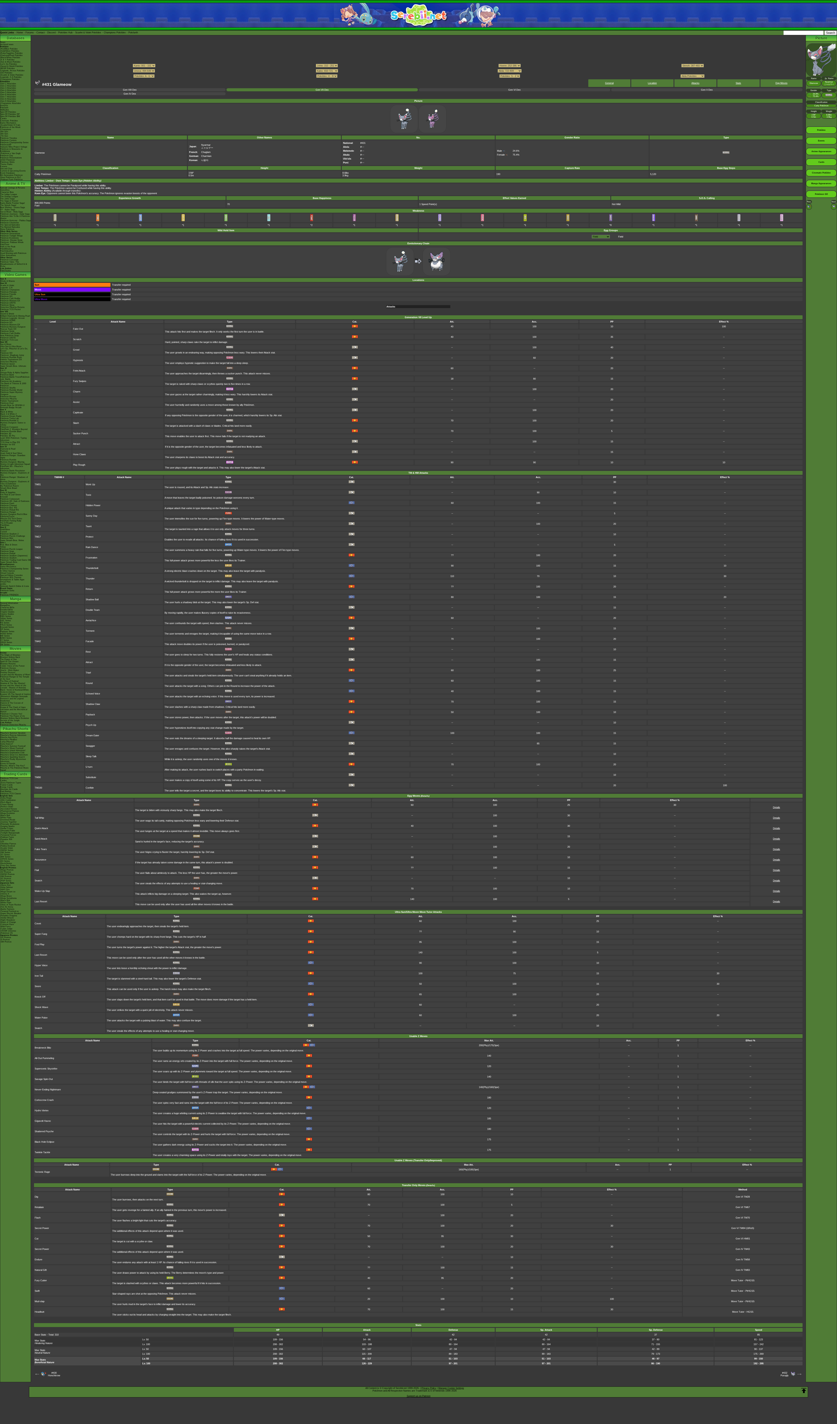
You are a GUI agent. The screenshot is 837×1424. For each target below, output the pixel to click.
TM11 (38, 515)
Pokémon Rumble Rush (11, 357)
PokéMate (4, 525)
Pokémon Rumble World (11, 390)
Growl (76, 349)
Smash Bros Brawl (8, 488)
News (2, 42)
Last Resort (41, 901)
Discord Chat (6, 169)
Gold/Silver (5, 529)
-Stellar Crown (6, 828)
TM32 (38, 610)
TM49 (38, 693)
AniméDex (5, 190)
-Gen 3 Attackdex (8, 88)
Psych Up (91, 725)
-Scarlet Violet (6, 848)
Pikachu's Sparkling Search (12, 757)
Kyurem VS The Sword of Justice (15, 694)
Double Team (93, 610)
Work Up (90, 484)
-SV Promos (5, 872)
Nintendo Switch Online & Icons (14, 586)
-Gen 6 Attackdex (8, 94)
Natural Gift (41, 1270)
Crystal (3, 532)
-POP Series (5, 881)
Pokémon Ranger (8, 512)
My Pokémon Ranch (9, 486)
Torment (90, 631)
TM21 (38, 557)
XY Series (4, 640)
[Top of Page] (803, 1390)
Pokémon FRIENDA (9, 595)
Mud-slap (39, 1301)
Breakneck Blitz (43, 1047)
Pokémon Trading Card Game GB (15, 560)
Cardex (3, 118)
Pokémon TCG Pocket (10, 309)
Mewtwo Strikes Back (10, 657)
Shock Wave (41, 1007)
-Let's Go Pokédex (8, 64)
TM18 (38, 547)
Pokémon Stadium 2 (9, 534)
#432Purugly (785, 1374)
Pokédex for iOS (7, 444)
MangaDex (5, 605)
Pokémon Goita (7, 590)
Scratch (77, 339)
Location (652, 83)
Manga (15, 599)
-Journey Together (8, 822)
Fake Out (78, 329)
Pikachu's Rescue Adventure (13, 735)
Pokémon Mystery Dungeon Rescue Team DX (13, 328)
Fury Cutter (41, 1280)
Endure (38, 1259)
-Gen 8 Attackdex (8, 99)
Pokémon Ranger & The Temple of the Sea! (14, 678)
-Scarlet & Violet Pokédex (11, 75)
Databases (15, 38)
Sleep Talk (91, 756)
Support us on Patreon (418, 1396)
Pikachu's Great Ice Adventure (14, 755)
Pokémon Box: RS (8, 508)
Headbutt (39, 1311)
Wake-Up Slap (42, 891)
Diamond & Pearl (7, 449)
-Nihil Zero (5, 889)
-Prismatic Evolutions (9, 824)
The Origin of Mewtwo (10, 655)
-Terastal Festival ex (9, 911)
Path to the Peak (7, 247)
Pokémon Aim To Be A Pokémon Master (15, 217)
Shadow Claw (93, 704)
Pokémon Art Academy (10, 381)
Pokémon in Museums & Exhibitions (11, 150)
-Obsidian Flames (8, 844)
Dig (36, 1196)
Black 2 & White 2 (8, 414)
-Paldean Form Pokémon (11, 179)
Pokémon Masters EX (10, 301)
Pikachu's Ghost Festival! (12, 748)
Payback (90, 714)
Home (20, 32)
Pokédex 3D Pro (7, 436)
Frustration (91, 557)
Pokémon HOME (7, 320)
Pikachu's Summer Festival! (13, 746)
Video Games (16, 275)
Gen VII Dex (322, 89)
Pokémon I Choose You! (11, 714)
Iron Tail (39, 975)
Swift (37, 1291)
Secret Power (42, 1228)
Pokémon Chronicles (9, 223)
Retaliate (39, 1207)
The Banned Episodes (10, 227)
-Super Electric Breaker (10, 913)
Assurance (40, 859)
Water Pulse (41, 1017)
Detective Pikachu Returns (12, 307)
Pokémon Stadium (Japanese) (13, 556)
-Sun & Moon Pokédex (10, 62)
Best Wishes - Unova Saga (12, 207)
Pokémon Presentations (11, 158)
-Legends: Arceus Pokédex (12, 71)
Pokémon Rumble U (9, 420)
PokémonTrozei (7, 516)
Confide (90, 787)
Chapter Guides (7, 612)
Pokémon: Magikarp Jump (12, 355)
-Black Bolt (5, 815)
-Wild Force (5, 926)
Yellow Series (6, 618)
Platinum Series (7, 631)
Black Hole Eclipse (44, 1142)
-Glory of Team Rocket (10, 905)
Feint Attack (79, 370)
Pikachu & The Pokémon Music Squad (14, 769)
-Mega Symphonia (8, 898)
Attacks (695, 83)
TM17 (38, 536)
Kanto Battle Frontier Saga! (12, 203)
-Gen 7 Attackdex (8, 97)
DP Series (4, 629)
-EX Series (5, 861)
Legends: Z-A (6, 288)
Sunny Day (91, 515)
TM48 (38, 683)
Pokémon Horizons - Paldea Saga (15, 220)
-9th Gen (4, 132)
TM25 (38, 578)
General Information (9, 603)
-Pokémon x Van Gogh (10, 153)
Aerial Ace (91, 620)
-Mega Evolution (7, 813)
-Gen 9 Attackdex (8, 101)
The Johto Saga (7, 199)
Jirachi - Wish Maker (9, 670)
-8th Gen (4, 134)
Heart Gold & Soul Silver (11, 453)
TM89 (38, 766)
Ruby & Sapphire (7, 492)
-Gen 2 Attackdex (8, 86)
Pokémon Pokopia (8, 292)
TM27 (38, 589)
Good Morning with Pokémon (13, 253)
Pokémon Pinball (7, 553)
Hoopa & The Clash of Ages (13, 707)
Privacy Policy (428, 1388)
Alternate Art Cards (9, 789)
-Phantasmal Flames (9, 811)
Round (89, 683)
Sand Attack (41, 838)
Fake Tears (41, 849)
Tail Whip (39, 817)
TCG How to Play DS (10, 442)
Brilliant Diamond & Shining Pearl (15, 316)
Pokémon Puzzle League (11, 549)
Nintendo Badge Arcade (11, 407)
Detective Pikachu (8, 362)
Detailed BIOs (6, 610)
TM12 (38, 526)
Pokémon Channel (8, 505)
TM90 (38, 777)
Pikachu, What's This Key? (12, 766)
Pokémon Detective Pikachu (13, 725)
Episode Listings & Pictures (12, 188)
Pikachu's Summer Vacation (13, 733)
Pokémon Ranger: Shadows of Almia (14, 478)
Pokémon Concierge (9, 260)
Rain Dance (92, 547)
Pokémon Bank (7, 375)
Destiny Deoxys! (7, 672)
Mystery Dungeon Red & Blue (13, 514)
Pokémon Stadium (8, 558)
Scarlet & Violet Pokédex (88, 32)
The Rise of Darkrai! (9, 681)
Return (89, 589)
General (609, 83)
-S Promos (5, 940)
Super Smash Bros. (9, 562)
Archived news (7, 44)
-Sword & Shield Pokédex (11, 66)
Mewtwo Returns (8, 664)
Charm (76, 391)
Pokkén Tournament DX (11, 359)
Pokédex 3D (5, 434)
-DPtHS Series (7, 859)
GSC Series (5, 620)
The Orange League (9, 196)
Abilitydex (4, 110)
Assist (76, 402)
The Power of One (8, 659)
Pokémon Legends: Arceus (12, 318)
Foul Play (39, 944)
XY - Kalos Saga (7, 210)
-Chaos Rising (6, 804)
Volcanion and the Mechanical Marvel (13, 710)
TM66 (38, 714)
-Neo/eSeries (6, 863)
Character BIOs (7, 607)
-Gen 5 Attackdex (8, 92)
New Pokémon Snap (9, 335)
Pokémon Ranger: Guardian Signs (12, 456)
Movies (15, 648)
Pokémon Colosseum (10, 499)
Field (620, 236)
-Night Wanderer (7, 920)
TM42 (38, 641)
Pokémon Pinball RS (9, 510)
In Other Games (7, 571)
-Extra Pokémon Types (10, 783)
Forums (30, 32)
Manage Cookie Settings (451, 1388)
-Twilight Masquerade (10, 833)
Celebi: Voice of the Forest (12, 666)
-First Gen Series (8, 865)
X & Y (2, 370)
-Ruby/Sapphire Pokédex (11, 53)
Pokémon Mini (6, 538)
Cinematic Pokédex (9, 121)
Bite (37, 807)
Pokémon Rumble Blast (11, 431)
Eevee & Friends (7, 763)
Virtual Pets (5, 582)
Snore (38, 986)
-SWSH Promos (7, 874)
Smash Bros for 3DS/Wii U (12, 405)
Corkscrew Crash (44, 1100)
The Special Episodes (10, 225)
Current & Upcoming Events (13, 171)
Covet (38, 923)
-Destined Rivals (7, 820)
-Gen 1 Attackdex (8, 84)
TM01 (38, 484)
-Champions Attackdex (10, 103)
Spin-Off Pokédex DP (10, 114)
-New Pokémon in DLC (10, 177)
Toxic (88, 495)
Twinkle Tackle (42, 1152)
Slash (76, 423)
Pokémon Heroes (8, 668)
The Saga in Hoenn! (9, 201)
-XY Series (5, 855)
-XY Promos (5, 878)
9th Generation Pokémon (11, 175)
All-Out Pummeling (44, 1058)
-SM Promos (6, 876)
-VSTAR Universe (8, 931)
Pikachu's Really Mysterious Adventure (13, 760)
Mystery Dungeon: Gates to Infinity (13, 424)
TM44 (38, 651)
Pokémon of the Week (10, 127)
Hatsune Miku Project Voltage (13, 147)
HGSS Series (6, 634)
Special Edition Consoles (11, 575)
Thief (88, 672)
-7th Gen (4, 136)
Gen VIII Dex (130, 89)
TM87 (38, 746)
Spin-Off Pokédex (8, 112)
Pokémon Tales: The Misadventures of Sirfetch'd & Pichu (13, 264)
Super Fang (41, 934)
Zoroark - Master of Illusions (13, 688)
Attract (76, 444)
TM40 (38, 620)
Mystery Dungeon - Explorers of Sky (14, 474)
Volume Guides (7, 614)
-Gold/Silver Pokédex (9, 51)
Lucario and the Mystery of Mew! (15, 675)
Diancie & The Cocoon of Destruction (11, 704)
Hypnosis (78, 360)
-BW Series (5, 857)
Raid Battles (5, 791)
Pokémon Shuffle (8, 388)
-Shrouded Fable (7, 831)
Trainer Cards (6, 785)
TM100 (38, 787)
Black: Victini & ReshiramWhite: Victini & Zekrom (14, 691)
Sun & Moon (5, 344)
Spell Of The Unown (9, 661)
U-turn (89, 766)
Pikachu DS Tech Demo (11, 519)
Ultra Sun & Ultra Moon (10, 346)
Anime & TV (15, 183)
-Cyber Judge (6, 929)
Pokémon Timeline (8, 138)
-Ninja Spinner (6, 887)
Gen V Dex (707, 89)
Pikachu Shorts (15, 729)
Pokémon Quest (7, 364)
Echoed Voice (93, 693)
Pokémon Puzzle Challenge (12, 536)
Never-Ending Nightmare (48, 1089)
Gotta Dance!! (6, 744)
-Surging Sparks (7, 826)
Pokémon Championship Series (14, 142)
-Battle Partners (7, 909)
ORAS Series (6, 642)
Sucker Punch (80, 433)
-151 (2, 841)
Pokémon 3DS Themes (10, 577)
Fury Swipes (79, 381)
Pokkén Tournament (9, 401)
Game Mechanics (8, 123)
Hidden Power (93, 505)
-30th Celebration (8, 800)
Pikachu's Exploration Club (12, 753)
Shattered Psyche (44, 1131)
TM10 (38, 505)
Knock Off (40, 996)
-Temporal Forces (8, 835)
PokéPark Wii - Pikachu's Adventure (11, 467)
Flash (38, 1217)
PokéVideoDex (7, 251)
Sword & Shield (7, 314)
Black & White (6, 412)
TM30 (38, 599)
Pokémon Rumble (8, 460)
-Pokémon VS (6, 933)
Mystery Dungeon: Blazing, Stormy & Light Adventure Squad (15, 463)
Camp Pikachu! (7, 742)
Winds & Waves (7, 281)
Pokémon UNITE (8, 303)
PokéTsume (5, 271)
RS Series (4, 623)
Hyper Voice (41, 965)
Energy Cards (6, 787)
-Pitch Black (5, 802)
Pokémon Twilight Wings (11, 236)
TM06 (38, 495)
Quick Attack (41, 828)
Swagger (90, 746)
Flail (37, 870)
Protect (89, 536)
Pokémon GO (6, 296)
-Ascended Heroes (8, 809)
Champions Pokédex (115, 32)
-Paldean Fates (7, 837)
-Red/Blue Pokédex (9, 49)
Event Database (7, 173)
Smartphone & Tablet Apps (12, 580)
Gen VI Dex (514, 89)
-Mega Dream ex (7, 892)
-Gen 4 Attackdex (8, 90)
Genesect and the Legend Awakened (12, 700)
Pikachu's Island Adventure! (13, 750)
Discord (51, 32)
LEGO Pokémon (7, 160)
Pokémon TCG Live (9, 340)
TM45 (38, 662)
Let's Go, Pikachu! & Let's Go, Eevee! (14, 350)
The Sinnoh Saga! (8, 205)
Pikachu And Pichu (8, 737)
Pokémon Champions (10, 290)
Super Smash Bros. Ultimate (13, 366)
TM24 (38, 568)
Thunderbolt (92, 568)
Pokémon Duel (7, 403)
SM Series (5, 644)
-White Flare (5, 817)
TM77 (38, 725)
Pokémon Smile (7, 331)
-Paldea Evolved (7, 846)
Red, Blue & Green (8, 545)
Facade (90, 641)
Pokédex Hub (65, 32)
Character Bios (7, 192)
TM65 (38, 704)
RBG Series (5, 616)
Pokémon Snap (7, 551)
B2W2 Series (6, 638)
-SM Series (5, 852)
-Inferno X (4, 894)
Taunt (89, 526)
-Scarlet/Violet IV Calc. (10, 125)
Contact (40, 32)
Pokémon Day (6, 155)
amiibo (3, 584)
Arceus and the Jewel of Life (13, 685)
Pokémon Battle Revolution (12, 471)
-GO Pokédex (6, 73)
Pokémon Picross (8, 396)
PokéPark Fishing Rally (10, 521)
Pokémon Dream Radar (11, 416)
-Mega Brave (6, 896)
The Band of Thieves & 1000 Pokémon (13, 384)
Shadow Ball (92, 599)
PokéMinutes (6, 249)
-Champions (5, 129)
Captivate (78, 412)
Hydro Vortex (42, 1110)
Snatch (38, 880)
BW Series (5, 636)
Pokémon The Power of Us (12, 716)
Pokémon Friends (8, 294)
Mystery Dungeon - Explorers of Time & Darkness (14, 482)
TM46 (38, 672)
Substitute (91, 777)
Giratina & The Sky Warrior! (12, 683)
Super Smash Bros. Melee (12, 540)
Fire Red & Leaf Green (10, 495)
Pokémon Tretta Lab (9, 418)
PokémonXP (5, 145)
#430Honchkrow (54, 1374)
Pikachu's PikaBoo (8, 739)
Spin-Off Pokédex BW (10, 116)
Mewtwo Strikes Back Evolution (14, 718)
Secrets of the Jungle (10, 720)
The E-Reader (6, 523)
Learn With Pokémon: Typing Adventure (13, 439)
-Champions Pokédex (10, 79)
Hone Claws (79, 454)
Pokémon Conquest (9, 427)
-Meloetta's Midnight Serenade (14, 696)
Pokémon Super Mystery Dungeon (11, 393)
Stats (738, 83)
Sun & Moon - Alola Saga (11, 212)
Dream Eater (92, 735)
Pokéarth (133, 32)
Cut (36, 1238)
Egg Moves (782, 83)
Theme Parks (6, 164)
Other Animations (8, 255)
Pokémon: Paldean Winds (12, 242)
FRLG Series (6, 625)
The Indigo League (8, 194)
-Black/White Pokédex (10, 57)
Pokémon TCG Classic (10, 794)
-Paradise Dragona (8, 916)
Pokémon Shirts (7, 162)
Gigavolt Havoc (43, 1121)
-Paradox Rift (6, 839)
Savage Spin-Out (44, 1079)
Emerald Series (7, 627)
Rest (88, 651)
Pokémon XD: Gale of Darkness (14, 501)
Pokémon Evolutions (9, 238)
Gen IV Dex (130, 93)
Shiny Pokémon (7, 229)
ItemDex (4, 105)
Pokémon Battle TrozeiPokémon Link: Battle (14, 378)
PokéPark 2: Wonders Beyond (13, 429)
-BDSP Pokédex (7, 68)
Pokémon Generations (10, 234)
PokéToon (4, 244)
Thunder (90, 578)
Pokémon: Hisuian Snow (11, 240)
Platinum (4, 451)
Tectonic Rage (42, 1172)
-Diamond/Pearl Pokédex (11, 55)
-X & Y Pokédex (7, 60)
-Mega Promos (7, 870)
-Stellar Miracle (7, 918)
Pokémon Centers (8, 140)
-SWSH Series (6, 850)
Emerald (4, 497)
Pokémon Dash (7, 503)
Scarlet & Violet (7, 285)
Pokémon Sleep (7, 305)
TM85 (38, 735)
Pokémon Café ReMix (10, 298)
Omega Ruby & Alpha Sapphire (14, 373)
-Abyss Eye (5, 885)
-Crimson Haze (7, 924)
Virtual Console (7, 573)
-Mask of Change (8, 922)
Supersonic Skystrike (46, 1068)
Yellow (3, 547)
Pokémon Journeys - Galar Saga (15, 214)
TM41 (38, 631)
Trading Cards (15, 774)
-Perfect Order (6, 807)
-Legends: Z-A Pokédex (11, 77)
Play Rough (79, 464)
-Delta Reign (6, 798)
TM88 (38, 756)
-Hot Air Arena (6, 907)
